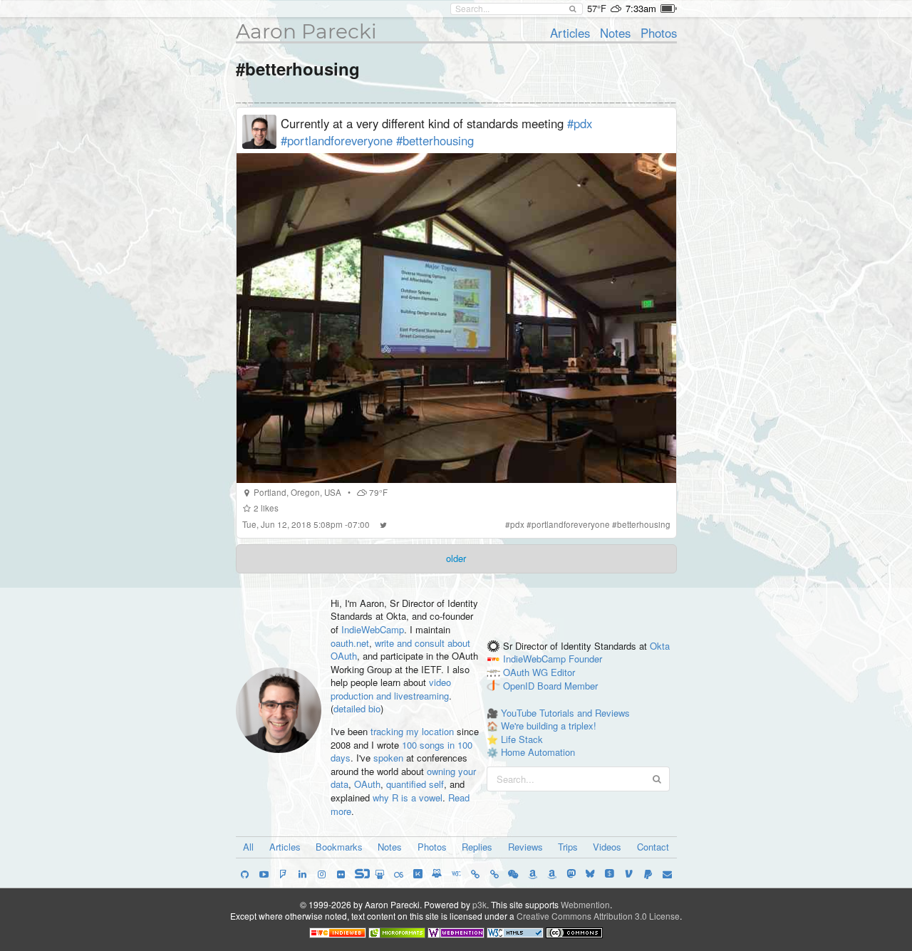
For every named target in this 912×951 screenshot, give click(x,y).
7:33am (641, 8)
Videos (607, 846)
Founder (585, 659)
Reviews (525, 846)
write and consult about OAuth (400, 649)
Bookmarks (339, 846)
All (248, 846)
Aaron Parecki (306, 31)
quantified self (415, 784)
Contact (653, 846)
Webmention (585, 904)
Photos (659, 32)
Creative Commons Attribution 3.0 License (598, 916)
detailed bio (356, 708)
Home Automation (538, 752)
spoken (388, 757)
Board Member (567, 686)
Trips (568, 846)
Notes (615, 32)
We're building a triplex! (548, 725)
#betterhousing (435, 140)
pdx (517, 524)
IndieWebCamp (372, 629)
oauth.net (350, 643)
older (456, 558)
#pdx (579, 123)
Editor (563, 673)
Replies (477, 846)
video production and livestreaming (391, 688)
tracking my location (412, 731)
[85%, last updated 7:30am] (668, 8)
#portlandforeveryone (337, 140)
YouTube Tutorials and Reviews (565, 712)
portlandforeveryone (571, 524)
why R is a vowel (407, 797)
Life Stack (522, 739)
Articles (570, 32)
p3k (479, 904)
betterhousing (643, 524)
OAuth (367, 784)
